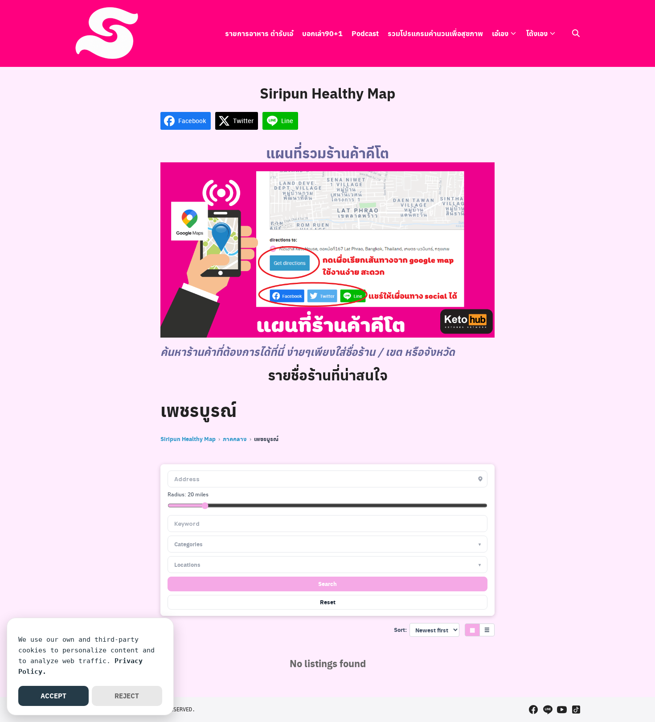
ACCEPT (53, 696)
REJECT (127, 696)
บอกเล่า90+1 (322, 33)
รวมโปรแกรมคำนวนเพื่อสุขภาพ (435, 33)
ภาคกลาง (235, 438)
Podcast (365, 33)
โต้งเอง (537, 33)
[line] (547, 709)
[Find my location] (480, 478)
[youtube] (562, 709)
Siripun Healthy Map (188, 438)
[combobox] (327, 523)
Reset (328, 602)
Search (327, 583)
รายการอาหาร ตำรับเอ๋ (259, 33)
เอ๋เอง (500, 33)
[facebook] (533, 709)
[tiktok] (576, 709)
